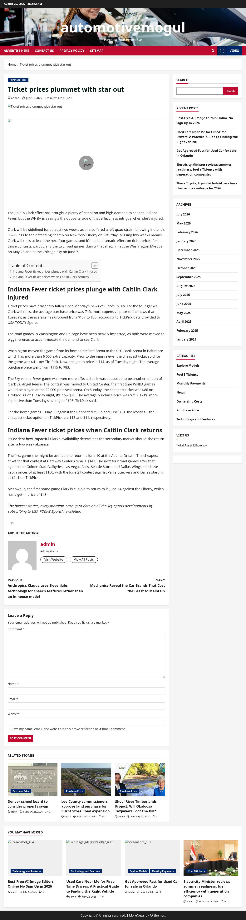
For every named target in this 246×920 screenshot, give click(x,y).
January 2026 (186, 241)
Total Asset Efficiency (191, 445)
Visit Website (53, 559)
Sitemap (96, 51)
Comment (16, 629)
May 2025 (183, 313)
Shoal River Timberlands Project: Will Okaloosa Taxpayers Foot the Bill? (136, 806)
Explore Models (187, 365)
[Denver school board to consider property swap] (32, 779)
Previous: (45, 588)
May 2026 (183, 223)
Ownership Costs (189, 401)
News (180, 392)
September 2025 (188, 277)
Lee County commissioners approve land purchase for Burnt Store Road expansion (85, 806)
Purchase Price (18, 79)
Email (13, 699)
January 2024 (186, 339)
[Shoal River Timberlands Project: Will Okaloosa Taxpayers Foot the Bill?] (140, 779)
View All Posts (84, 559)
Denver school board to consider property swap (28, 804)
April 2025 (183, 321)
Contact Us (44, 51)
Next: (127, 585)
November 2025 (188, 259)
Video (234, 51)
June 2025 (183, 304)
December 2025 (187, 250)
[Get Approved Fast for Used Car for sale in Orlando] (152, 858)
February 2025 (187, 330)
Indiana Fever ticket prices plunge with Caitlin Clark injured (55, 271)
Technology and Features (195, 419)
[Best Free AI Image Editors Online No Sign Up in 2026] (35, 858)
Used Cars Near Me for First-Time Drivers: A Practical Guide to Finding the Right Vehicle (207, 137)
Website (13, 714)
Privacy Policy (72, 51)
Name (13, 684)
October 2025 (186, 268)
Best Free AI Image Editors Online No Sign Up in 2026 (31, 884)
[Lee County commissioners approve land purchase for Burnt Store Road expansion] (86, 779)
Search (182, 80)
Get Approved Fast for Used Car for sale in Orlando (152, 884)
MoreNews (137, 915)
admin (15, 98)
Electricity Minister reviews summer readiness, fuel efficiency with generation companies (203, 170)
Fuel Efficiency (187, 374)
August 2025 (185, 286)
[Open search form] (213, 50)
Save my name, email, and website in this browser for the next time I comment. (69, 729)
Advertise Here (16, 51)
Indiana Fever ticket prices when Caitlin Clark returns (51, 277)
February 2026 (187, 232)
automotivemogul (123, 27)
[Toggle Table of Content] (93, 265)
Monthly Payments (191, 383)
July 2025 (183, 295)
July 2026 (183, 214)
